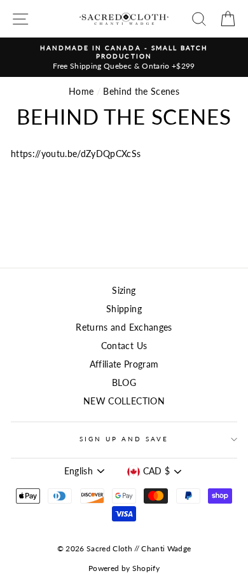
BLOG (124, 383)
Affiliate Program (124, 364)
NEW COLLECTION (124, 401)
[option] (124, 57)
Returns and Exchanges (124, 327)
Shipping (124, 309)
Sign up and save (124, 439)
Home (81, 91)
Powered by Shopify (124, 568)
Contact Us (124, 346)
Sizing (123, 291)
